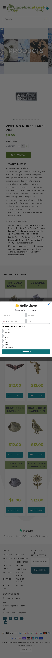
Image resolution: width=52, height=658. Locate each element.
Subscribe (26, 351)
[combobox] (4, 321)
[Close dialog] (49, 303)
